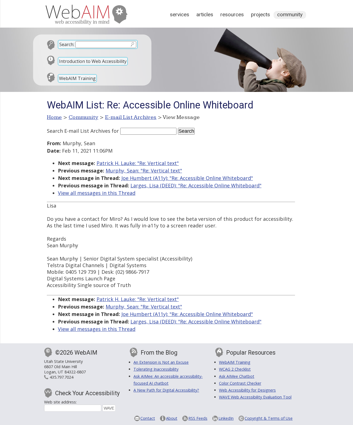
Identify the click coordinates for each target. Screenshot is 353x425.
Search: (66, 44)
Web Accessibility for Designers (247, 390)
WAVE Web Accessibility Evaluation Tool (255, 397)
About (171, 418)
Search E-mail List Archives (78, 131)
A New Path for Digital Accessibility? (166, 390)
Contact (147, 418)
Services (179, 14)
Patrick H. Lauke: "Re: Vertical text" (138, 163)
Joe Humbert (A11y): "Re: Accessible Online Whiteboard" (187, 178)
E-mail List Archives (131, 117)
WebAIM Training (77, 78)
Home (54, 117)
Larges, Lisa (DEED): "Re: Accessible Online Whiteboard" (195, 185)
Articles (204, 14)
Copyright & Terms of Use (269, 418)
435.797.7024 (61, 377)
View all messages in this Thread (96, 193)
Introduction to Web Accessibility (93, 61)
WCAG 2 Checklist (235, 369)
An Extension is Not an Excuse (161, 362)
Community (290, 14)
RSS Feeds (197, 418)
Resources (232, 14)
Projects (260, 14)
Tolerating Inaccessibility (155, 369)
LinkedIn (226, 418)
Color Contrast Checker (240, 383)
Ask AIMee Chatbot (236, 376)
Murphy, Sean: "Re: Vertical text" (144, 170)
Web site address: (60, 402)
